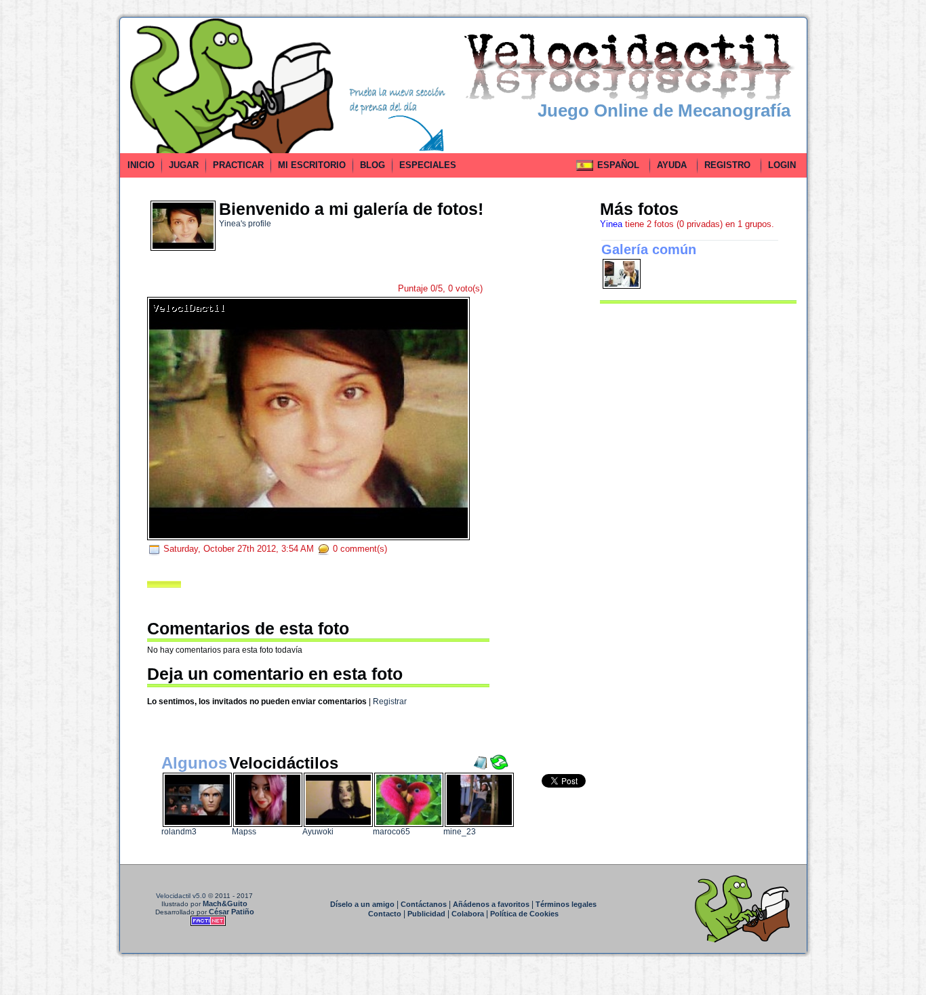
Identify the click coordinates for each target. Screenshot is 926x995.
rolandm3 (179, 831)
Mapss (244, 831)
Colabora (467, 914)
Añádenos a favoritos (491, 904)
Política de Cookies (524, 914)
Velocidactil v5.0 (181, 895)
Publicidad (426, 914)
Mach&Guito (225, 903)
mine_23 (459, 831)
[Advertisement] (58, 219)
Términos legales (566, 904)
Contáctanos (424, 904)
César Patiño (231, 912)
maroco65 (391, 831)
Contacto (384, 914)
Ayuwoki (318, 831)
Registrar (390, 701)
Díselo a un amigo (362, 904)
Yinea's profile (245, 223)
